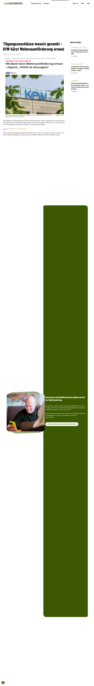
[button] (3, 683)
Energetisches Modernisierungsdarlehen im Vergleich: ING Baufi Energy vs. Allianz (80, 68)
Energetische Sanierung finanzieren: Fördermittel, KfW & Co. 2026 (80, 52)
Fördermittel (75, 47)
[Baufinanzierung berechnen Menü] (50, 3)
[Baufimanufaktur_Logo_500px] (13, 3)
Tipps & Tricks (82, 47)
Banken (73, 64)
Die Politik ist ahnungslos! (16, 129)
